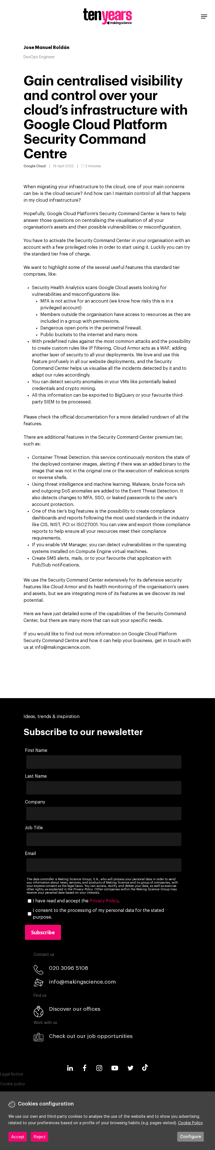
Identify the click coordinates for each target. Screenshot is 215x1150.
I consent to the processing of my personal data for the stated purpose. (98, 913)
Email (30, 853)
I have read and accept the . (76, 901)
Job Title (34, 828)
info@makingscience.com (82, 981)
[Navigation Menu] (204, 16)
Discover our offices (74, 1009)
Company (35, 802)
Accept (17, 1136)
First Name (36, 750)
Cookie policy (12, 1084)
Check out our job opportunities (90, 1036)
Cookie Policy (190, 1123)
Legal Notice (11, 1074)
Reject (39, 1136)
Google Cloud (35, 166)
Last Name (36, 776)
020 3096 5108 (68, 968)
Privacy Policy (104, 901)
